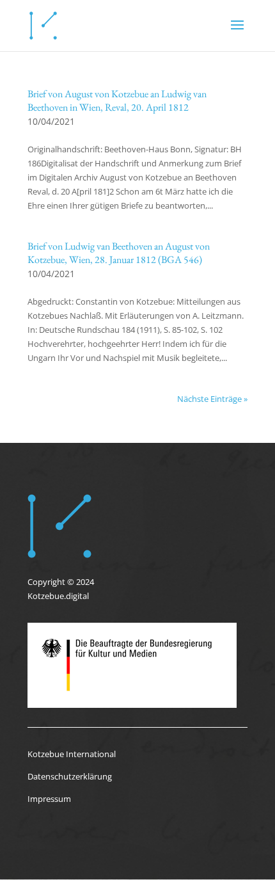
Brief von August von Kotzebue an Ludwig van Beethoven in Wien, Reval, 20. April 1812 (117, 100)
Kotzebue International (72, 754)
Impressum (49, 798)
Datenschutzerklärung (70, 776)
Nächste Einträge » (212, 398)
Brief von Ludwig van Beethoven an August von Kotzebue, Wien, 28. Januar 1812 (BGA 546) (119, 252)
